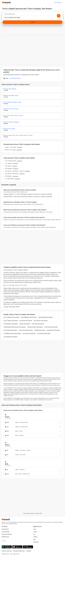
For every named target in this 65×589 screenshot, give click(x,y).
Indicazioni (36, 542)
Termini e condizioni (7, 550)
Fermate (35, 536)
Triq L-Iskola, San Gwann (43, 333)
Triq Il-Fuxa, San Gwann (25, 320)
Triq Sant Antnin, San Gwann (35, 327)
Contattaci (28, 550)
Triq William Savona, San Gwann (12, 333)
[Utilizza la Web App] (28, 546)
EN (3, 540)
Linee (34, 529)
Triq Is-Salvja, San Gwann (10, 330)
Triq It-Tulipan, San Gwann (10, 320)
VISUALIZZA (19, 147)
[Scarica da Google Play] (6, 546)
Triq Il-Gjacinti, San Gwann (40, 320)
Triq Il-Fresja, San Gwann (51, 327)
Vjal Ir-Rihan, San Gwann (53, 330)
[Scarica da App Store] (17, 546)
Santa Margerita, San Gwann (29, 317)
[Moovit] (6, 3)
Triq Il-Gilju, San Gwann (38, 323)
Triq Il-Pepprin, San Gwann (10, 323)
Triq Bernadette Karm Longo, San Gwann (14, 327)
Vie (34, 534)
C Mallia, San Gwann (39, 330)
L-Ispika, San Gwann (24, 323)
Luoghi (35, 531)
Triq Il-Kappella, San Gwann (45, 317)
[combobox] (32, 14)
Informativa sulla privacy (19, 550)
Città (34, 539)
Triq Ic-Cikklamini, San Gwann (11, 317)
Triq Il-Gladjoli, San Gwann (10, 336)
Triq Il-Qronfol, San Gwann (26, 330)
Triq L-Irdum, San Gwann (29, 333)
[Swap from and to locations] (59, 16)
